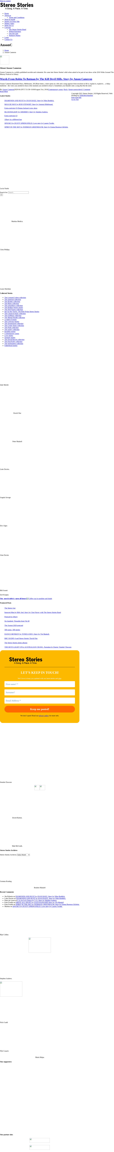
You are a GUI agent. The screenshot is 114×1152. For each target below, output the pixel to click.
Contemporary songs (55, 89)
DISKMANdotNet (86, 95)
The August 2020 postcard (13, 625)
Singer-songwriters (75, 89)
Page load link (76, 97)
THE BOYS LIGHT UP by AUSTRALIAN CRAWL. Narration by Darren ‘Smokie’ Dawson (37, 647)
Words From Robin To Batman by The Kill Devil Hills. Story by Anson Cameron (46, 79)
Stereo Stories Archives (8, 855)
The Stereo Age (9, 608)
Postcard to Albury (11, 617)
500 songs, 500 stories (12, 630)
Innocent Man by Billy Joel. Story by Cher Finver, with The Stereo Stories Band (32, 612)
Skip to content (5, 1)
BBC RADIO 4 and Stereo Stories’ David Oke (21, 638)
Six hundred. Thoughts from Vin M (16, 621)
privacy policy (44, 716)
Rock (65, 89)
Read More (4, 91)
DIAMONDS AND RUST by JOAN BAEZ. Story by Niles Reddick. (40, 896)
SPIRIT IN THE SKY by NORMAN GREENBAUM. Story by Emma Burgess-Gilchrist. (47, 904)
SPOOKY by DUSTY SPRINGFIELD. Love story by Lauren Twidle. (37, 906)
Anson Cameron (8, 89)
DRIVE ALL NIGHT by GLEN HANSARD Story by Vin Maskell (40, 902)
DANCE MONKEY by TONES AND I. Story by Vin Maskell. (26, 634)
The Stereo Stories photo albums (15, 643)
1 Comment (86, 89)
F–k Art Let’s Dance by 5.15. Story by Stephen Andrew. (37, 900)
